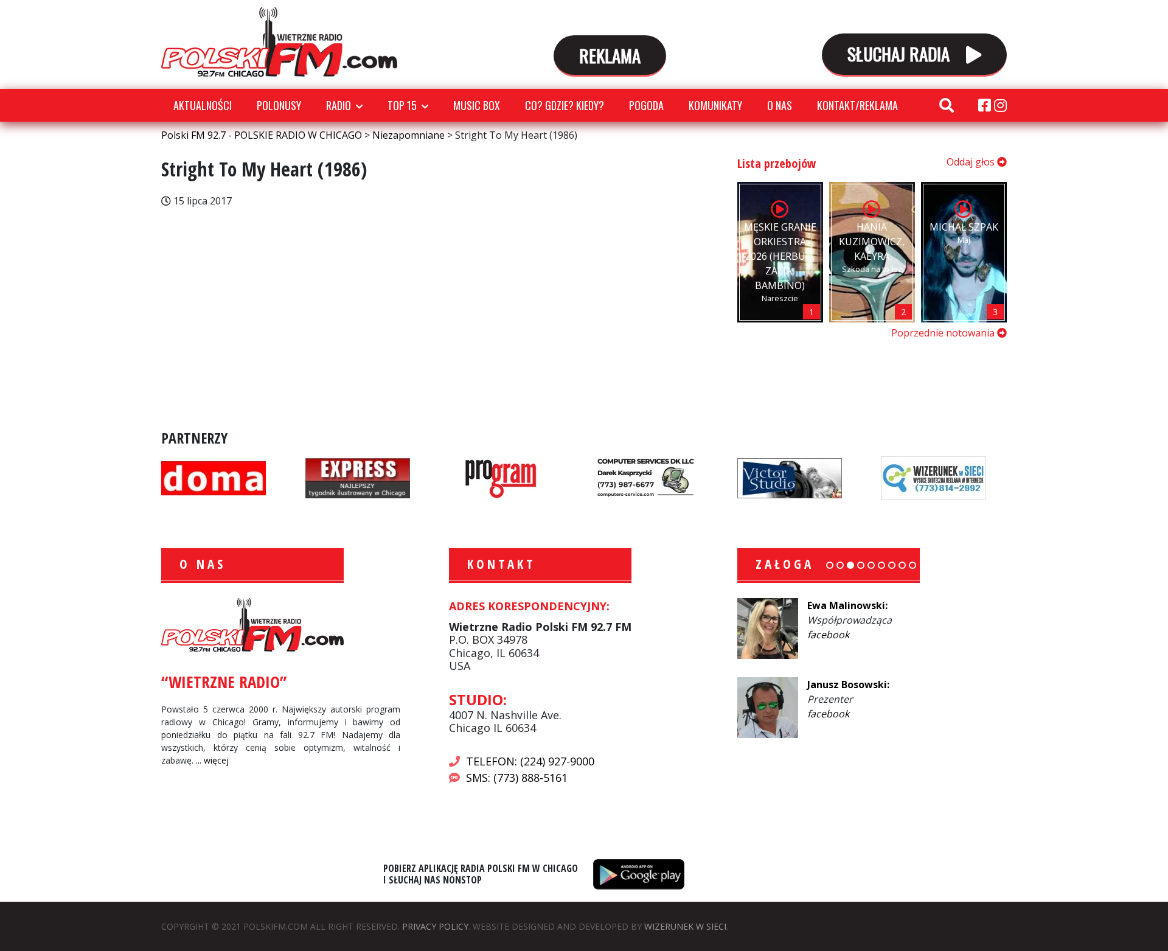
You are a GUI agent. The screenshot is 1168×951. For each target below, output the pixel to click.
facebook (828, 634)
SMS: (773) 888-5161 (517, 777)
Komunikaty (715, 105)
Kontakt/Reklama (857, 105)
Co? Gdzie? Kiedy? (564, 105)
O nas (779, 105)
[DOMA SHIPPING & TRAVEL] (213, 477)
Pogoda (646, 105)
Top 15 (402, 105)
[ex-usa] (357, 477)
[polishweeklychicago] (501, 477)
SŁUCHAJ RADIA (900, 53)
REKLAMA (610, 55)
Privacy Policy (435, 926)
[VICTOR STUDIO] (789, 477)
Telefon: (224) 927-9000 (530, 761)
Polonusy (279, 105)
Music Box (476, 105)
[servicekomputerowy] (645, 477)
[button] (829, 565)
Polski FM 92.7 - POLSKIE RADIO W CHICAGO (279, 42)
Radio (338, 105)
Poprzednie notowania (944, 333)
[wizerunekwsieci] (933, 477)
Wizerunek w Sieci (685, 926)
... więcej (212, 760)
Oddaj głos (972, 162)
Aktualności (202, 105)
